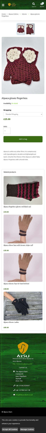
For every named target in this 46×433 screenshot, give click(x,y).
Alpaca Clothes (13, 14)
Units (5, 126)
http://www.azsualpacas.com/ (22, 364)
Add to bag (23, 139)
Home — (5, 14)
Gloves (24, 14)
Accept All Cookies (9, 429)
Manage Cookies (27, 429)
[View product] (23, 204)
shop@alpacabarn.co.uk (24, 395)
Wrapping (7, 110)
